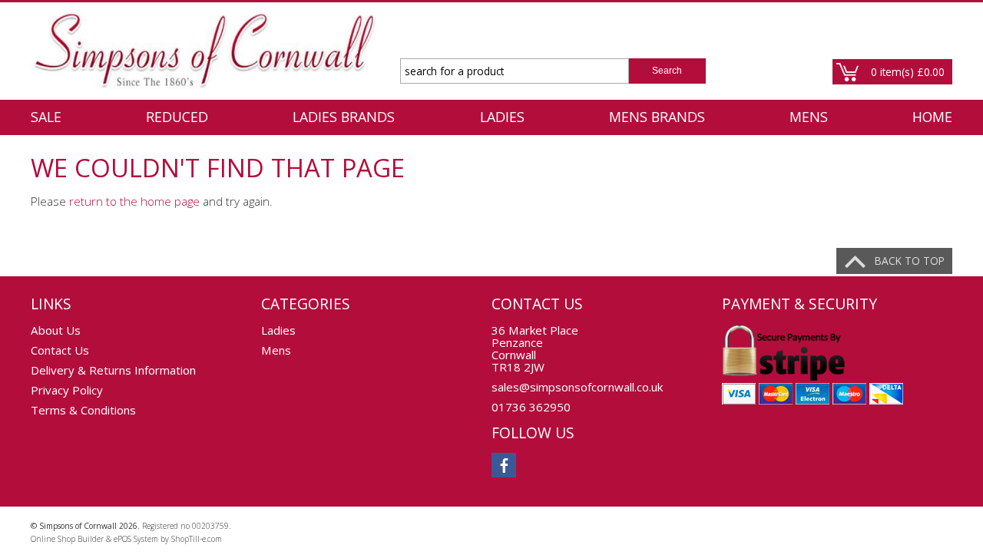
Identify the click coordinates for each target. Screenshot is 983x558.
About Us (56, 330)
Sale (46, 116)
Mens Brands (657, 116)
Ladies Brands (344, 116)
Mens (808, 116)
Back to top (910, 260)
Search (667, 70)
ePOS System (136, 538)
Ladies (502, 116)
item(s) (908, 71)
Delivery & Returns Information (113, 370)
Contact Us (60, 350)
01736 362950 (531, 406)
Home (932, 116)
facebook (504, 465)
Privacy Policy (67, 390)
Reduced (177, 116)
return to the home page (134, 201)
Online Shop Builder (67, 538)
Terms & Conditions (83, 410)
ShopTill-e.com (196, 538)
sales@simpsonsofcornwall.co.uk (577, 387)
